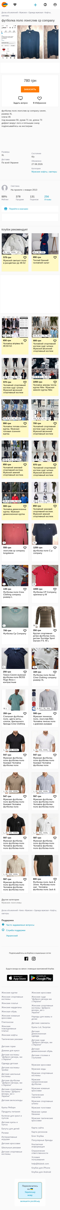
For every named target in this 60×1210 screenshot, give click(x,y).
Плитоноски (7, 1022)
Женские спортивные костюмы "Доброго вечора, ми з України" (42, 1009)
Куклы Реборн (9, 1107)
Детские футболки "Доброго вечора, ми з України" (12, 1082)
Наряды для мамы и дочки (42, 1017)
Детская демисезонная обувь (42, 1050)
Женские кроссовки (41, 992)
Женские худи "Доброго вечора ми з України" (42, 999)
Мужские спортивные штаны (42, 1102)
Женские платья (10, 1003)
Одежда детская (10, 1063)
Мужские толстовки (41, 1107)
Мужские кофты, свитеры (44, 171)
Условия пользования (38, 1158)
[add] (35, 4)
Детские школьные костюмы (11, 1075)
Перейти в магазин (18, 209)
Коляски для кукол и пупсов (12, 1117)
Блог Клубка (38, 1136)
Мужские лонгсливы (12, 902)
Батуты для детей (10, 1128)
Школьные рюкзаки (11, 1147)
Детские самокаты (41, 1023)
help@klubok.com (40, 1163)
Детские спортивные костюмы (12, 1152)
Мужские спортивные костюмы (42, 1074)
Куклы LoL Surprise (41, 1027)
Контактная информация (38, 1145)
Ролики (5, 1133)
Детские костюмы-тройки (11, 1068)
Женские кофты (10, 1035)
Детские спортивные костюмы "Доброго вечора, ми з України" (12, 1092)
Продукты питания (11, 1111)
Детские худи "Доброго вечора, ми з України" (42, 1042)
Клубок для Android (41, 1172)
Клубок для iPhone (41, 1168)
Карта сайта (38, 1127)
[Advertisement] (30, 68)
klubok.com (5, 5)
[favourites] (15, 4)
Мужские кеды (39, 1069)
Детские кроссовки (11, 1143)
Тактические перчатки (38, 1095)
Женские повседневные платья (9, 1028)
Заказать (30, 89)
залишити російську (30, 1201)
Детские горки (9, 1046)
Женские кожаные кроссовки (11, 1016)
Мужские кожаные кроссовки (41, 1089)
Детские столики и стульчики (41, 1056)
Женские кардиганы (12, 1007)
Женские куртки (9, 992)
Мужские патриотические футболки (40, 1081)
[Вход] (55, 4)
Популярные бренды (42, 1140)
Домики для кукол (10, 1050)
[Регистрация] (45, 4)
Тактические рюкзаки (12, 1039)
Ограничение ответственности (40, 1152)
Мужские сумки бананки (39, 1113)
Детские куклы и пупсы (10, 1123)
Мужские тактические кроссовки (42, 1119)
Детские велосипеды (12, 1100)
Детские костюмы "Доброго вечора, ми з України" (12, 1056)
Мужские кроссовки (41, 1065)
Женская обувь (9, 1011)
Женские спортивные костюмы (12, 998)
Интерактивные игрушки (9, 1138)
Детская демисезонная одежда (39, 1033)
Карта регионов (39, 1132)
